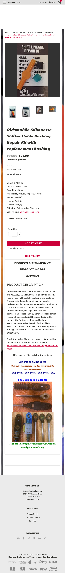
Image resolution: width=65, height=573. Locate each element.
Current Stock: (18, 218)
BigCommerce (23, 557)
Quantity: (12, 229)
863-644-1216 (14, 2)
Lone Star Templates (47, 557)
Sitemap (32, 521)
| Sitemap (43, 554)
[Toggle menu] (4, 4)
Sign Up (51, 2)
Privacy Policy (32, 514)
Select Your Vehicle (21, 33)
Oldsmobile (37, 33)
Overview (32, 256)
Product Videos (32, 269)
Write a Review (14, 174)
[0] (57, 2)
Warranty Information (32, 263)
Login (41, 2)
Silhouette (49, 33)
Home (7, 33)
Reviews (32, 276)
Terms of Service (32, 517)
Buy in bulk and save (29, 211)
